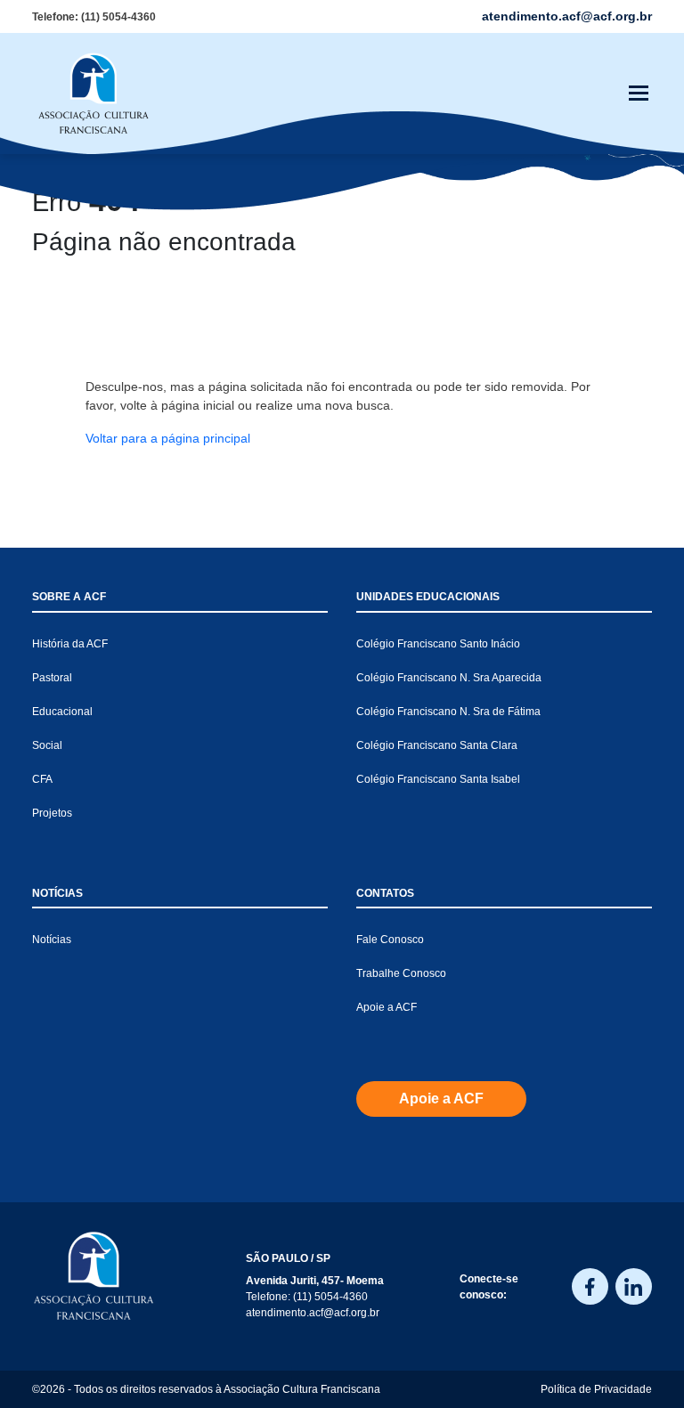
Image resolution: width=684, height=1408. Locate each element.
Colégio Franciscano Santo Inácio (438, 644)
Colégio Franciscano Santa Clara (436, 745)
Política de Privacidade (596, 1389)
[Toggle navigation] (638, 93)
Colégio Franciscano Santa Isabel (438, 779)
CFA (42, 779)
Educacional (62, 711)
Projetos (52, 813)
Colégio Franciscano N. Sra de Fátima (448, 711)
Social (47, 745)
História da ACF (70, 644)
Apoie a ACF (386, 1007)
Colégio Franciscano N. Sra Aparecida (449, 677)
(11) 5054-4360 (118, 17)
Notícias (51, 939)
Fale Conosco (390, 939)
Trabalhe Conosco (401, 973)
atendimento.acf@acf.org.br (312, 1312)
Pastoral (52, 677)
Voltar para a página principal (168, 438)
